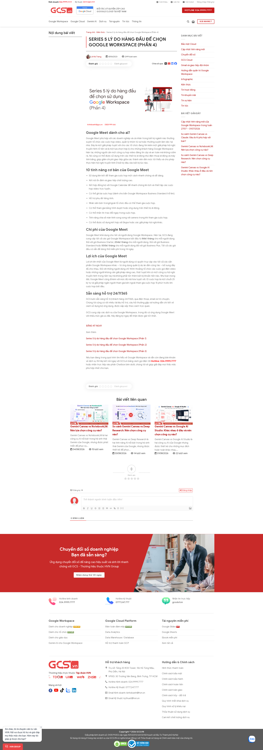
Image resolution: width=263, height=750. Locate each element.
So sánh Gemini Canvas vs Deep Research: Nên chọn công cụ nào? (197, 159)
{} (118, 508)
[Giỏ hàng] (193, 22)
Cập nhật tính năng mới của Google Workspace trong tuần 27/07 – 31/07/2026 (196, 125)
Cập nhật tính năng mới (193, 49)
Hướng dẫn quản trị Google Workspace (195, 72)
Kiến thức (101, 32)
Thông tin (136, 21)
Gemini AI (92, 21)
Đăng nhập (187, 490)
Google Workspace (58, 21)
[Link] (115, 508)
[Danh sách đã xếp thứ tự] (99, 508)
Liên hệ (176, 2)
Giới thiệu (163, 2)
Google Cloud (78, 21)
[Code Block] (111, 508)
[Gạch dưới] (92, 508)
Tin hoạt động (188, 90)
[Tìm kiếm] (188, 21)
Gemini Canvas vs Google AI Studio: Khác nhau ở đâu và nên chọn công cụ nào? (197, 171)
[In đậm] (84, 508)
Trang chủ (90, 32)
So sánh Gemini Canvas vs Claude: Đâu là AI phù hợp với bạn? (196, 137)
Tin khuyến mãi (188, 95)
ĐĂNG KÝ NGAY (94, 325)
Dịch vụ (102, 21)
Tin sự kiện (186, 100)
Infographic (187, 79)
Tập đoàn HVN (83, 673)
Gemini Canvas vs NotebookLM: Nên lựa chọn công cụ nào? (197, 148)
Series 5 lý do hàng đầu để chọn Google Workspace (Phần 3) (116, 351)
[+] (122, 508)
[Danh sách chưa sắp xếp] (103, 508)
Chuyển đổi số (188, 54)
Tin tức (125, 21)
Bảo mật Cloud (188, 44)
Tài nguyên (114, 21)
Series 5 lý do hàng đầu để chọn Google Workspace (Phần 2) (116, 344)
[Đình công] (95, 508)
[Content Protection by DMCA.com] (120, 743)
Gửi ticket (189, 2)
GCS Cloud (186, 60)
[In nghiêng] (88, 508)
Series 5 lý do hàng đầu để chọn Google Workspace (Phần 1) (116, 338)
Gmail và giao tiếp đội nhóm (195, 65)
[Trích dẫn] (107, 508)
